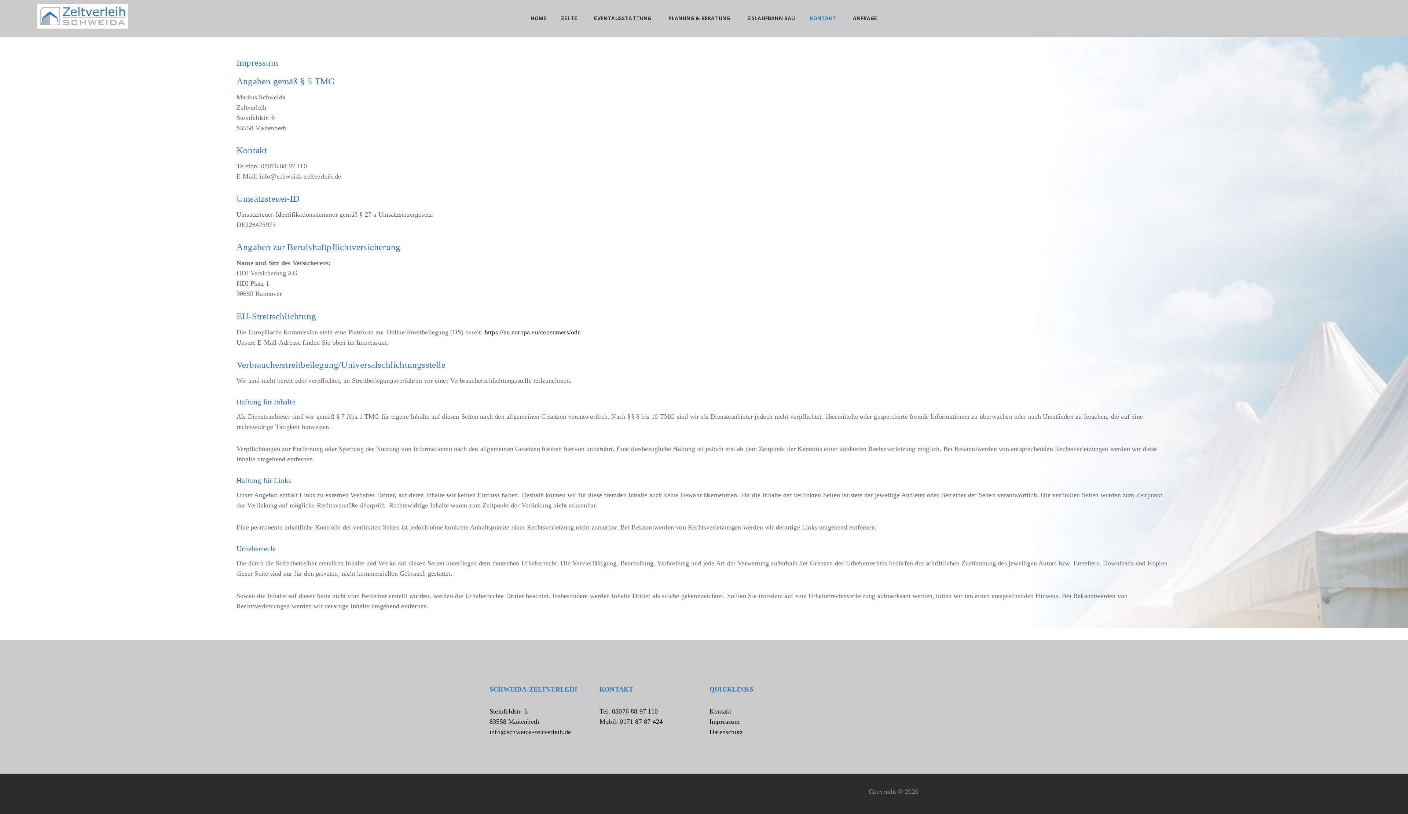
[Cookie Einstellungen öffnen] (16, 804)
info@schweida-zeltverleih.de (530, 732)
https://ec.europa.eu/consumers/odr (532, 332)
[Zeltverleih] (82, 16)
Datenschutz (726, 732)
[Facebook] (492, 795)
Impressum (725, 721)
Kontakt (720, 711)
